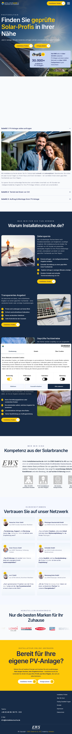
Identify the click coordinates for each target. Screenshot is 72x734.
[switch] (27, 379)
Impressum (60, 708)
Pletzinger (46, 535)
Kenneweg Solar (54, 584)
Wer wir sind (61, 698)
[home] (10, 3)
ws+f (5, 586)
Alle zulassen (59, 386)
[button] (68, 3)
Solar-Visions (26, 558)
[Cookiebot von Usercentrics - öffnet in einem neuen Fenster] (62, 346)
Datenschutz (60, 712)
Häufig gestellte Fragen (64, 701)
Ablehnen (13, 386)
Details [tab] (36, 351)
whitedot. (51, 731)
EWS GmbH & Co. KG (34, 731)
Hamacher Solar (16, 533)
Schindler (48, 560)
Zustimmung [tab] (12, 351)
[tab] (36, 157)
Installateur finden (62, 694)
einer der (46, 464)
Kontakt (59, 705)
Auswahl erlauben (36, 386)
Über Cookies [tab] (59, 351)
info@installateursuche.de (10, 720)
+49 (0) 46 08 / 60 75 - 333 (11, 712)
